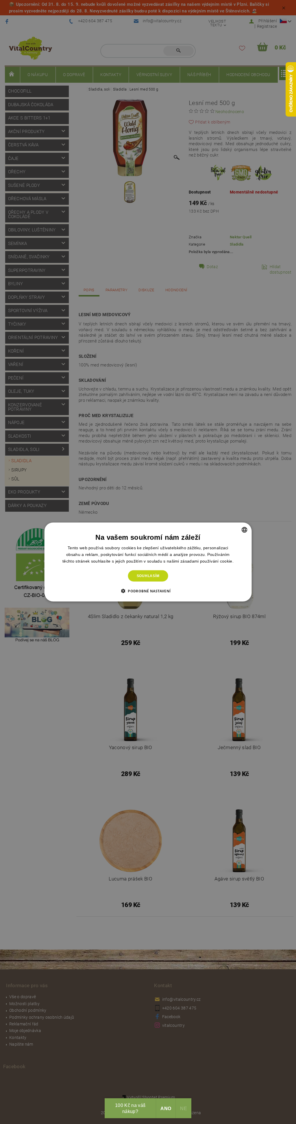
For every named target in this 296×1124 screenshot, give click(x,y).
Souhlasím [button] (148, 576)
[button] (148, 590)
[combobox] (244, 530)
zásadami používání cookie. (207, 561)
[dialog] (148, 562)
